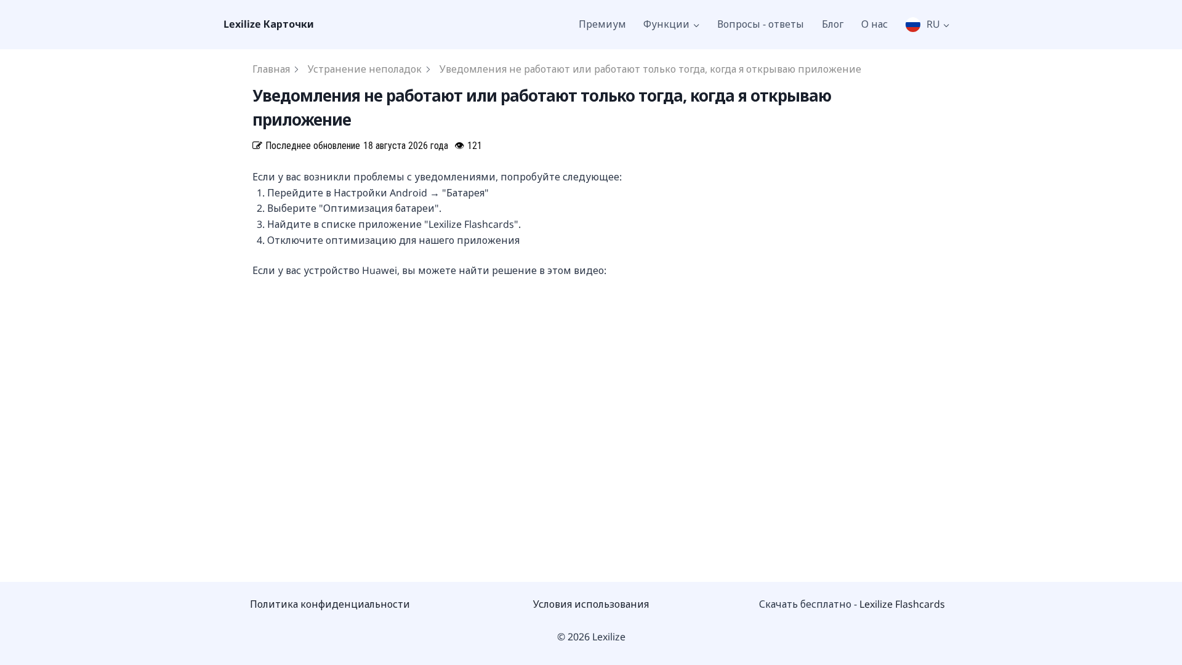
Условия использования (591, 604)
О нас (874, 24)
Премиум (602, 24)
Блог (832, 24)
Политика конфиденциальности (330, 604)
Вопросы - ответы (760, 24)
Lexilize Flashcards (902, 604)
